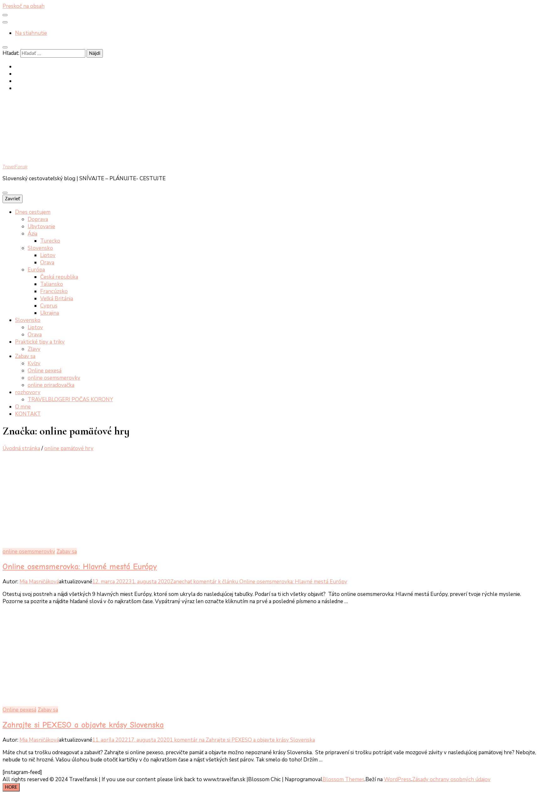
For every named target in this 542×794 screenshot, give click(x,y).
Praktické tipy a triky (40, 341)
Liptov (48, 255)
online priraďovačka (51, 385)
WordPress (397, 779)
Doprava (38, 219)
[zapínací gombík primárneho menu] (5, 193)
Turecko (50, 241)
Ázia (32, 233)
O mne (23, 406)
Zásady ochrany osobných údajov (451, 779)
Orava (47, 262)
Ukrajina (49, 313)
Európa (36, 269)
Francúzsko (54, 291)
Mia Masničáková (39, 581)
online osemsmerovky (54, 377)
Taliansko (51, 284)
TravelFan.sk (15, 167)
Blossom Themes (343, 779)
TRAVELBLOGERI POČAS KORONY (70, 399)
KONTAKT (28, 414)
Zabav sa (25, 356)
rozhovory (27, 392)
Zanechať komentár (258, 581)
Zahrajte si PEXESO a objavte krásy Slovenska (83, 724)
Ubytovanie (41, 226)
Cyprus (48, 305)
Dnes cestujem (32, 212)
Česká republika (59, 277)
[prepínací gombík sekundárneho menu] (5, 15)
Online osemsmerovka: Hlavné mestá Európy (80, 566)
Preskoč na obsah (24, 6)
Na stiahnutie (31, 33)
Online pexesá (44, 370)
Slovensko (40, 248)
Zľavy (34, 349)
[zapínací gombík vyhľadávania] (5, 47)
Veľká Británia (56, 298)
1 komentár (242, 740)
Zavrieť (12, 199)
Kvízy (34, 363)
